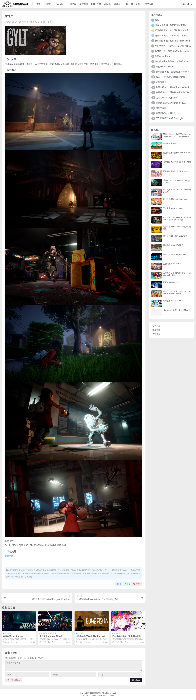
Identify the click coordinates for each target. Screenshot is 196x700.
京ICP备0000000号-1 (90, 695)
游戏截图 (156, 330)
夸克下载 (9, 556)
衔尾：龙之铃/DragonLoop (174, 254)
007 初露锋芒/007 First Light (169, 118)
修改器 (117, 4)
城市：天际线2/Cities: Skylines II (171, 76)
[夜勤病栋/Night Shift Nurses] (156, 173)
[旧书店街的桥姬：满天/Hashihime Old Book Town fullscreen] (128, 621)
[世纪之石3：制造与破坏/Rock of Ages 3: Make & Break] (156, 293)
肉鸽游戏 (53, 633)
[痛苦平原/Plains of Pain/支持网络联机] (156, 229)
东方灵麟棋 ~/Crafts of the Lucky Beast (177, 190)
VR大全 (107, 4)
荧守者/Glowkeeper (171, 282)
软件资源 (135, 4)
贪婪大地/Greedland (172, 263)
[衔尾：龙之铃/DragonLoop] (156, 256)
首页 (39, 4)
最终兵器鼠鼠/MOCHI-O (173, 245)
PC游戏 (47, 4)
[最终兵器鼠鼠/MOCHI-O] (156, 247)
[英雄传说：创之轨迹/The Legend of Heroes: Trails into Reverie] (156, 136)
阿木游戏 (97, 693)
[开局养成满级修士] (156, 145)
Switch (59, 4)
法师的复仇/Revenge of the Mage (177, 163)
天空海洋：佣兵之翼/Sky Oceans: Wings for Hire (177, 274)
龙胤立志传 (161, 82)
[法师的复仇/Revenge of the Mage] (156, 164)
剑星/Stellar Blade (164, 66)
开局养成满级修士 (170, 143)
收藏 (128, 584)
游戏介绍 (156, 326)
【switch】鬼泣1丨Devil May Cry (177, 310)
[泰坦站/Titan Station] (19, 621)
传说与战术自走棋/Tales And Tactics (177, 153)
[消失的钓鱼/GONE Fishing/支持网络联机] (92, 621)
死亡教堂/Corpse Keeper (173, 208)
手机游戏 (72, 4)
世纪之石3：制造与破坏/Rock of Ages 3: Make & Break (177, 292)
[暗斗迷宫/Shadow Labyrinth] (156, 238)
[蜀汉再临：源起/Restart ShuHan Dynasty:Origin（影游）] (156, 219)
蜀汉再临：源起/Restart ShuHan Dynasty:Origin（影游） (177, 218)
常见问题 (149, 4)
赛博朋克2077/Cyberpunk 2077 (171, 102)
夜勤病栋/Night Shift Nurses (175, 171)
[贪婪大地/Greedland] (156, 266)
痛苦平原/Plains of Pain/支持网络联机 (177, 227)
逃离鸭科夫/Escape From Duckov (171, 35)
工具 (126, 4)
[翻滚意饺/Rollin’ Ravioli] (156, 303)
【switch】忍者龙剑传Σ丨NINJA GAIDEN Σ (176, 181)
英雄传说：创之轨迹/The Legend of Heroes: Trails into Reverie (177, 135)
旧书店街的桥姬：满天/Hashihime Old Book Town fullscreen (127, 637)
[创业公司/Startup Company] (156, 201)
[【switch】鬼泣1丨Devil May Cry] (156, 312)
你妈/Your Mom (163, 56)
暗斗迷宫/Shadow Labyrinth (175, 236)
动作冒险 (25, 22)
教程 (157, 20)
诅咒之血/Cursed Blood (50, 636)
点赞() (138, 584)
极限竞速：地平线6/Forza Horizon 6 (172, 40)
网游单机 (83, 4)
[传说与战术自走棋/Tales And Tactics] (156, 155)
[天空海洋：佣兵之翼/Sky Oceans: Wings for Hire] (156, 275)
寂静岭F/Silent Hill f (165, 113)
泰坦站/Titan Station (13, 636)
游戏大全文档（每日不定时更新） (171, 25)
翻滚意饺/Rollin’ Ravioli (173, 300)
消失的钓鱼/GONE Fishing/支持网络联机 (91, 637)
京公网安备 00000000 (106, 695)
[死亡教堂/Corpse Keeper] (156, 210)
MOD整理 (96, 4)
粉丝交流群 (161, 107)
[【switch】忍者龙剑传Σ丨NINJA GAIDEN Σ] (156, 182)
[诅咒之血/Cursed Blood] (55, 621)
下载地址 (156, 333)
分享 (119, 584)
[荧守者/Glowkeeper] (156, 284)
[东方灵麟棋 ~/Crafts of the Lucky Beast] (156, 192)
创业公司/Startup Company (175, 199)
